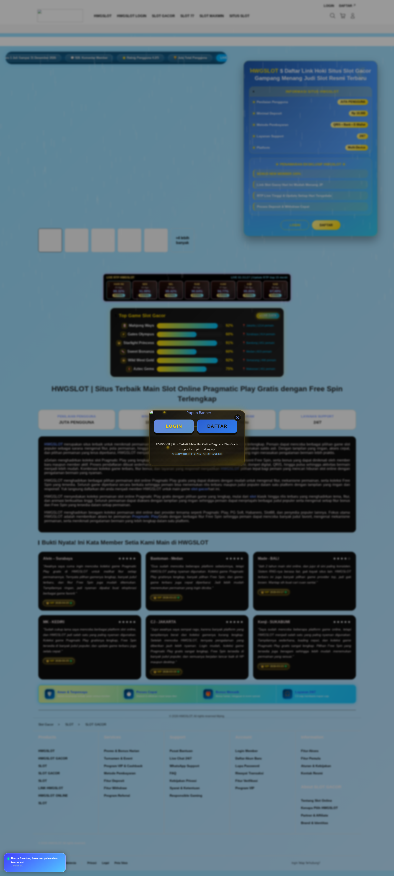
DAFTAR (217, 426)
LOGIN (174, 426)
